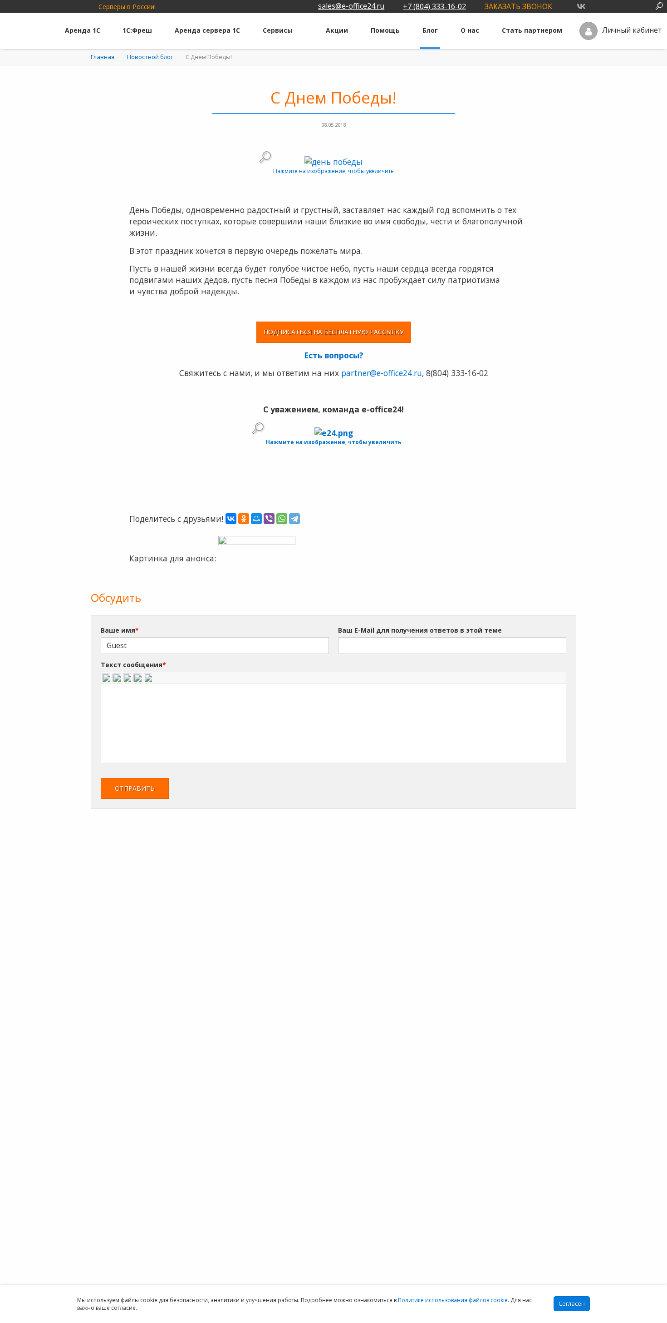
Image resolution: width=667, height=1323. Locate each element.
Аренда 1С (82, 30)
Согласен (572, 1303)
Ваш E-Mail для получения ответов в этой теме (420, 630)
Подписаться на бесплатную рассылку (334, 331)
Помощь (385, 30)
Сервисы (278, 30)
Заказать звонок (518, 6)
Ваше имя (120, 630)
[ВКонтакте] (231, 518)
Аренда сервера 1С (207, 30)
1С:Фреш (137, 30)
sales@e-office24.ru (351, 6)
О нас (470, 30)
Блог (430, 30)
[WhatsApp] (281, 518)
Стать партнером (532, 30)
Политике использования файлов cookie (453, 1300)
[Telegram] (294, 518)
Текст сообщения (133, 664)
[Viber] (269, 518)
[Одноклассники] (243, 518)
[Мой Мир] (256, 518)
